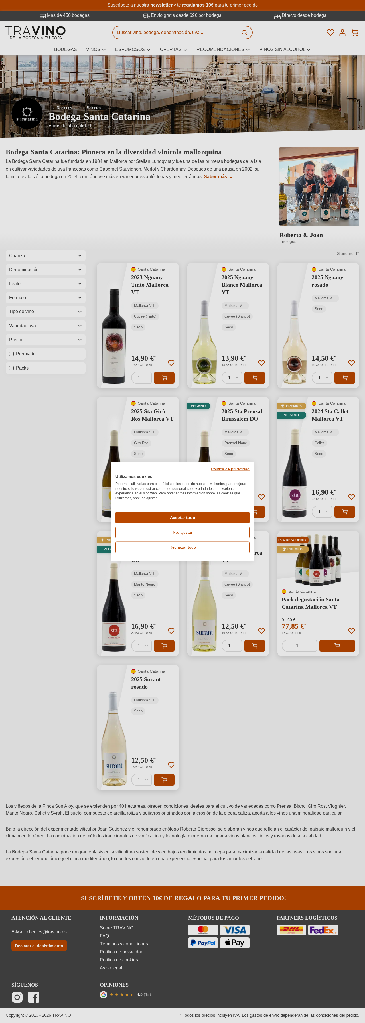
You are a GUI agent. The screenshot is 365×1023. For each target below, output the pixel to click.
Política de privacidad (230, 469)
